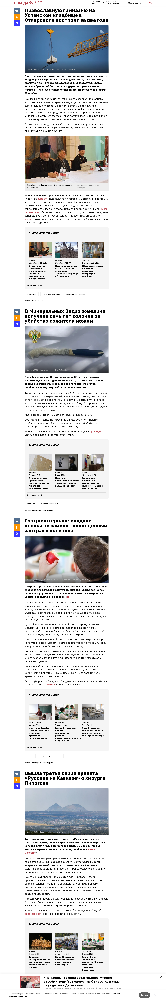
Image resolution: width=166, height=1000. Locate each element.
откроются (49, 684)
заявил (29, 219)
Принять (144, 995)
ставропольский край (49, 504)
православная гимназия (75, 294)
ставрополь (31, 294)
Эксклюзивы (134, 3)
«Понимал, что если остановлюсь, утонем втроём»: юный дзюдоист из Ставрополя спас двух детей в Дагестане (81, 981)
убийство (31, 504)
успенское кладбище (51, 294)
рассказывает (33, 913)
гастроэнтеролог (47, 756)
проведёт (95, 431)
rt (60, 756)
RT (68, 596)
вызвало (42, 198)
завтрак (30, 756)
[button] (30, 982)
